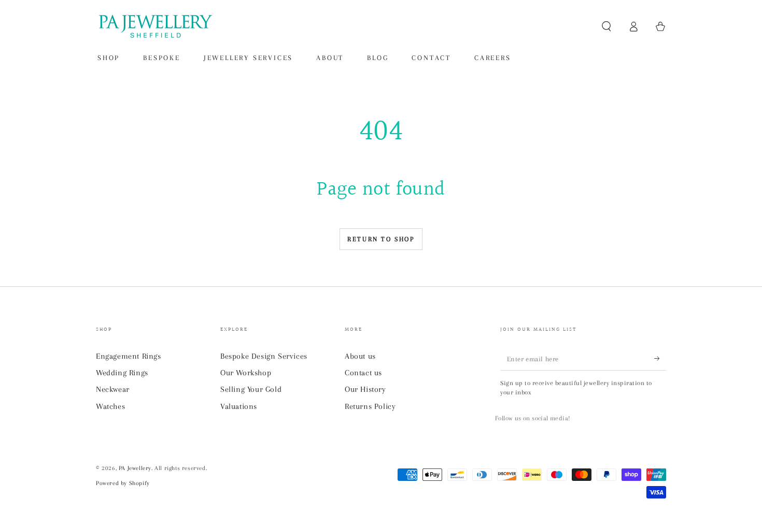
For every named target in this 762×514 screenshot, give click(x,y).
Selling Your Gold (250, 389)
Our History (365, 389)
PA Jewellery (135, 468)
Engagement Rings (128, 356)
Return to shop (380, 239)
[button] (606, 26)
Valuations (238, 406)
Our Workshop (245, 372)
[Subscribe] (660, 358)
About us (360, 356)
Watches (110, 406)
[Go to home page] (154, 26)
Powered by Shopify (123, 483)
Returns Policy (370, 406)
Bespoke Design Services (263, 356)
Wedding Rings (122, 372)
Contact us (363, 372)
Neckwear (113, 389)
